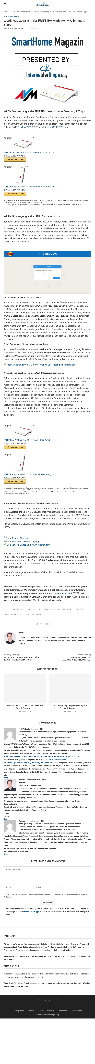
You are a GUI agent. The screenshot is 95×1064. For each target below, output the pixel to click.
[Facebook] (83, 3)
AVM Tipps (31, 610)
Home (6, 12)
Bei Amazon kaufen (15, 159)
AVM (6, 610)
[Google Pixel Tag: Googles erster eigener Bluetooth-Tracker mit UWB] (70, 688)
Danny (20, 28)
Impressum (77, 1011)
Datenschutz (63, 1011)
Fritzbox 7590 (50, 127)
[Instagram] (47, 1001)
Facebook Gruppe (31, 912)
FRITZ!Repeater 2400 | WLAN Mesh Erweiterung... (28, 186)
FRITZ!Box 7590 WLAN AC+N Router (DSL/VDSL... (28, 152)
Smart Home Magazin (21, 12)
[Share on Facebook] (57, 624)
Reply (6, 778)
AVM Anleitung (17, 610)
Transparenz (18, 1011)
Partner (31, 1011)
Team (40, 1011)
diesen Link (66, 593)
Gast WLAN (79, 610)
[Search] (90, 3)
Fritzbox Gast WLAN (46, 610)
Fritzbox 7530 (24, 127)
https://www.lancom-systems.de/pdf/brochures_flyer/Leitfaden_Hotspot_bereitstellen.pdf (41, 756)
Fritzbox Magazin (64, 610)
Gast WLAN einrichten (13, 614)
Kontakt (50, 1011)
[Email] (56, 1001)
